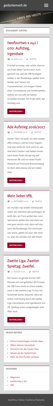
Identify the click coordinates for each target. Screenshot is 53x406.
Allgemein (15, 377)
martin (33, 59)
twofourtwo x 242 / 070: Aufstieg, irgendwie (22, 48)
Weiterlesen (15, 111)
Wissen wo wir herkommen (23, 353)
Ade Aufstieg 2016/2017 (26, 127)
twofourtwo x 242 (18, 381)
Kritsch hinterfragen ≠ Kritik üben (26, 341)
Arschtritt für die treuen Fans (24, 349)
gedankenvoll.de (15, 5)
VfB (12, 385)
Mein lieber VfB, (20, 195)
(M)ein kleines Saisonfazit (22, 345)
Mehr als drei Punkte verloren (24, 356)
